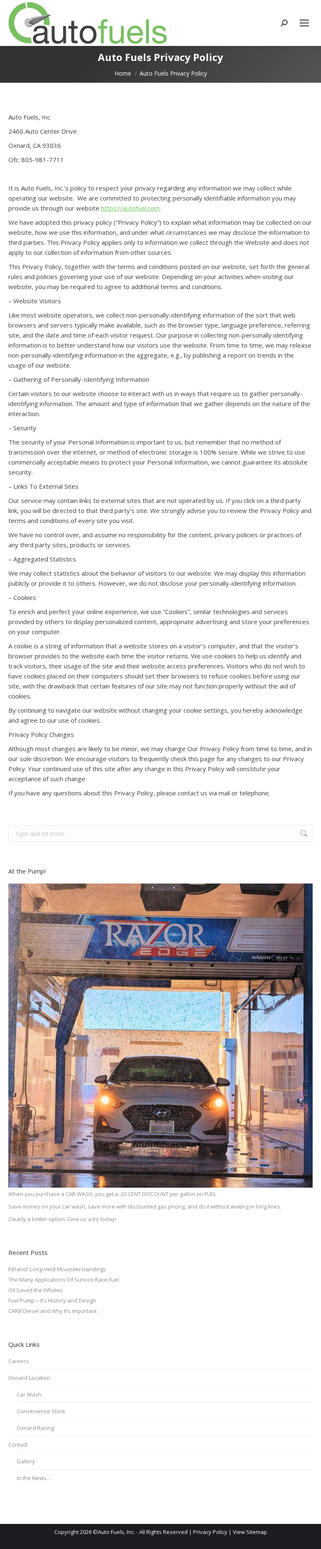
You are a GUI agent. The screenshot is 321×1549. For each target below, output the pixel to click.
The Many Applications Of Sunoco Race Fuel (63, 1279)
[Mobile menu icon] (304, 23)
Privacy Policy (210, 1532)
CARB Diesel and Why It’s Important (52, 1311)
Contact (18, 1444)
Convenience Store (41, 1411)
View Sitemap (250, 1532)
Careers (18, 1361)
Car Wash (29, 1394)
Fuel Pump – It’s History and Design (52, 1300)
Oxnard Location (29, 1377)
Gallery (26, 1461)
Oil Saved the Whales (35, 1290)
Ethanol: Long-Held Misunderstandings (57, 1269)
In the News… (34, 1478)
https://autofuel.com (130, 208)
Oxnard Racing (35, 1428)
